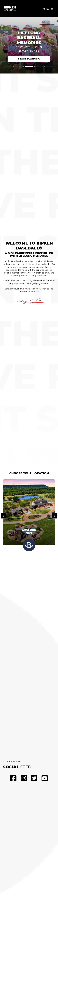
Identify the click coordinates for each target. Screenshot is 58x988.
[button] (46, 9)
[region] (29, 45)
